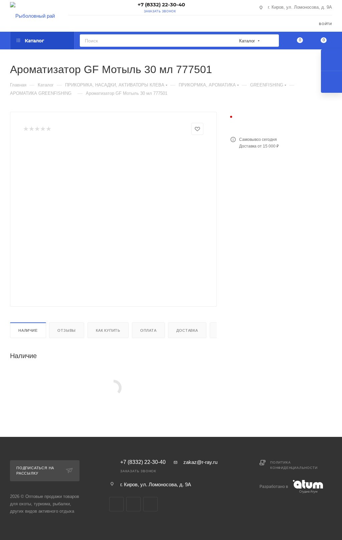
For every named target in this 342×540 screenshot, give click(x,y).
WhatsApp (150, 504)
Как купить (108, 330)
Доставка (187, 330)
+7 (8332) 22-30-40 (161, 4)
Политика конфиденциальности (293, 465)
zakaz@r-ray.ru (200, 462)
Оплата (148, 330)
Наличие (28, 330)
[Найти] (272, 40)
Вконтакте (116, 504)
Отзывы (66, 330)
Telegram (133, 504)
